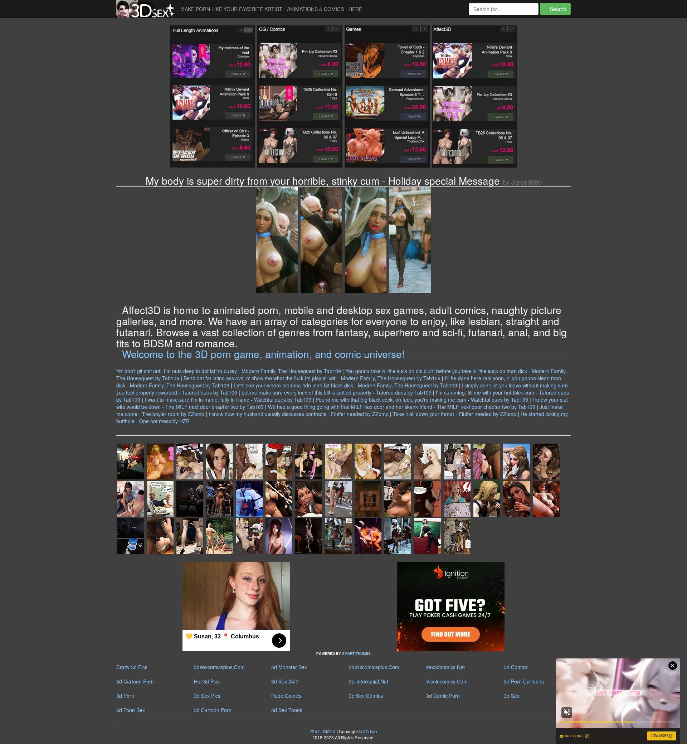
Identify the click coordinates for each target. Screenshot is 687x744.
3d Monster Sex (289, 667)
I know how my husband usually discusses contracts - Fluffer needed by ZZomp (299, 413)
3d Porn (125, 695)
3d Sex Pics (207, 695)
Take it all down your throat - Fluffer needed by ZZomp (454, 413)
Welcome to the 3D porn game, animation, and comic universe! (263, 354)
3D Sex (369, 731)
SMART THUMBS (356, 654)
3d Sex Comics (366, 695)
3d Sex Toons (286, 710)
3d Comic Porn (443, 695)
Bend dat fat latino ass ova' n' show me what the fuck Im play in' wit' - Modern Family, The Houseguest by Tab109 (312, 378)
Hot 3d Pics (207, 681)
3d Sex (512, 695)
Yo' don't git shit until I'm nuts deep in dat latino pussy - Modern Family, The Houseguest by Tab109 (228, 371)
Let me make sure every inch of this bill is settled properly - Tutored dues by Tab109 (337, 392)
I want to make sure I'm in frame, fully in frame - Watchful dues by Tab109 (228, 399)
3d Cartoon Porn (135, 681)
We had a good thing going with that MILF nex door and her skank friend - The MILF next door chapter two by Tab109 (401, 406)
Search (557, 9)
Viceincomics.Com (447, 681)
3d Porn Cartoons (524, 681)
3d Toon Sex (130, 710)
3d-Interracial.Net (368, 681)
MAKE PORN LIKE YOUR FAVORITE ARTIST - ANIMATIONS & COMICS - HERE (271, 9)
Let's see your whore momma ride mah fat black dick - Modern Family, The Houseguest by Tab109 (345, 385)
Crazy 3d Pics (131, 667)
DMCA (329, 731)
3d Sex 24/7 (284, 681)
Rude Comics (286, 695)
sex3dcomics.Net (445, 667)
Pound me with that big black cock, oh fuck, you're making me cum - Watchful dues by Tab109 (422, 399)
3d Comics (516, 667)
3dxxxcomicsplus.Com (374, 667)
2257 (315, 731)
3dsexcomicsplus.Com (219, 667)
